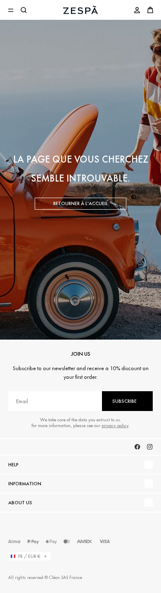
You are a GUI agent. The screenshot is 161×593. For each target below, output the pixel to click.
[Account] (137, 10)
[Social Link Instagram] (150, 447)
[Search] (24, 10)
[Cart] (150, 10)
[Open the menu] (10, 10)
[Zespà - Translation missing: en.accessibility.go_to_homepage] (81, 10)
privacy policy (115, 425)
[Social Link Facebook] (137, 447)
